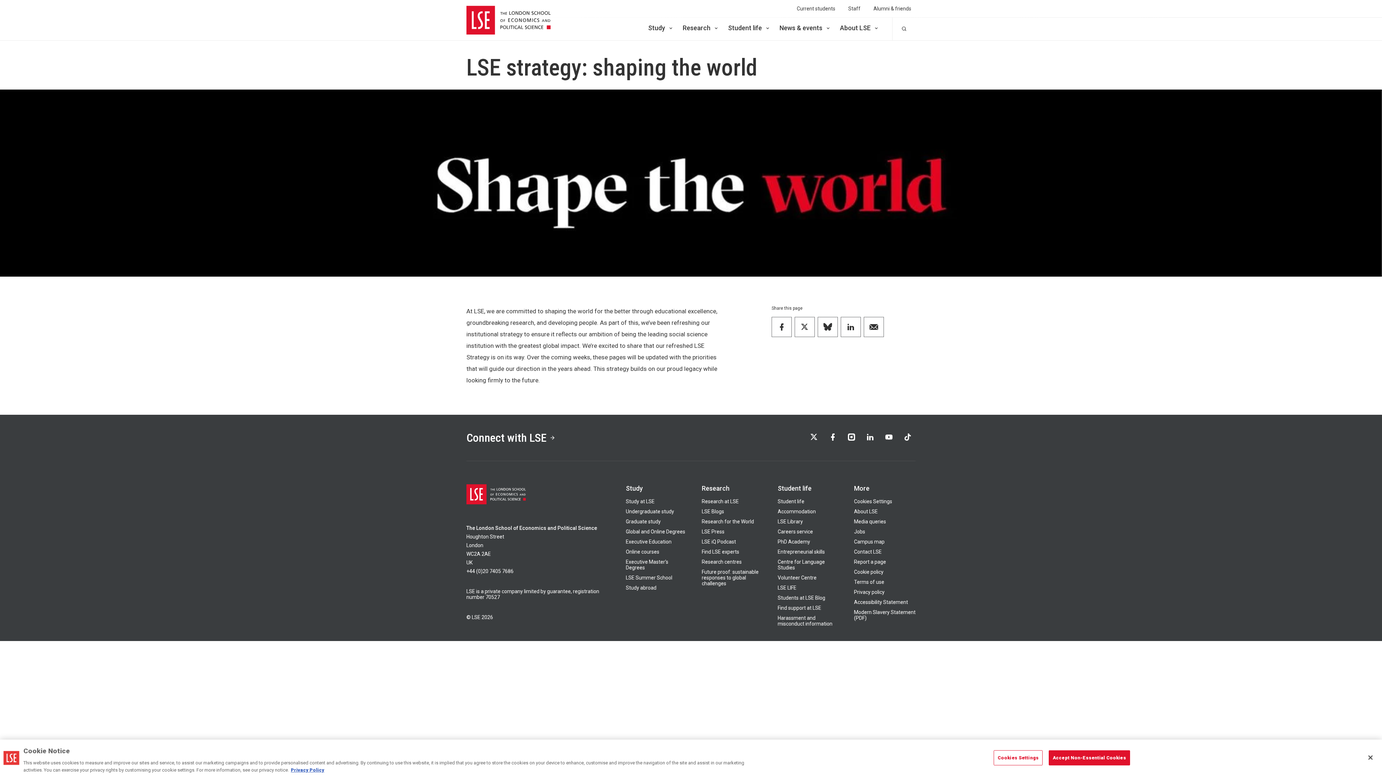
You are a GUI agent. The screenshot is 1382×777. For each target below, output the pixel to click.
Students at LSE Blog (801, 598)
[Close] (1370, 757)
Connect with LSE (506, 438)
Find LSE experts (720, 552)
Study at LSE (640, 501)
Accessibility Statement (881, 602)
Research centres (722, 562)
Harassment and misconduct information (805, 621)
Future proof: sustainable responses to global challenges (730, 577)
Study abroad (641, 588)
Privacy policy (869, 592)
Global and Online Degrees (655, 532)
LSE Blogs (713, 511)
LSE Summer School (649, 578)
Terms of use (869, 582)
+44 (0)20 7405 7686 (490, 571)
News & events (801, 28)
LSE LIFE (787, 588)
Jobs (859, 532)
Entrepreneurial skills (801, 552)
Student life (745, 28)
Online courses (642, 552)
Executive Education (649, 542)
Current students (816, 9)
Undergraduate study (650, 511)
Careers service (795, 532)
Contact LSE (868, 552)
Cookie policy (869, 572)
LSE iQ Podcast (719, 542)
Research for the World (728, 521)
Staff (854, 9)
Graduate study (643, 521)
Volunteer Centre (797, 578)
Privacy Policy (307, 769)
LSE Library (790, 521)
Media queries (870, 521)
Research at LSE (720, 501)
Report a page (870, 562)
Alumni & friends (892, 9)
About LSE (855, 28)
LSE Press (713, 532)
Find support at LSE (799, 608)
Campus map (869, 542)
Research (696, 28)
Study (656, 28)
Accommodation (797, 511)
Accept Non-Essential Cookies (1089, 757)
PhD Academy (794, 542)
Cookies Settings (873, 501)
